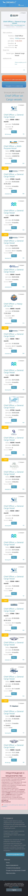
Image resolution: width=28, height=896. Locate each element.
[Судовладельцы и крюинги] (11, 5)
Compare (22, 105)
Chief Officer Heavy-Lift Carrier (13, 304)
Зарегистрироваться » (15, 854)
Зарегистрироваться (12, 865)
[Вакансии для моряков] (8, 5)
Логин (8, 862)
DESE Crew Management (17, 25)
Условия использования (13, 868)
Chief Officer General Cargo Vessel (13, 115)
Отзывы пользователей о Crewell (16, 870)
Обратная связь (10, 873)
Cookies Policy (15, 887)
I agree (14, 890)
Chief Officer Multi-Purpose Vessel (13, 147)
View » (14, 132)
